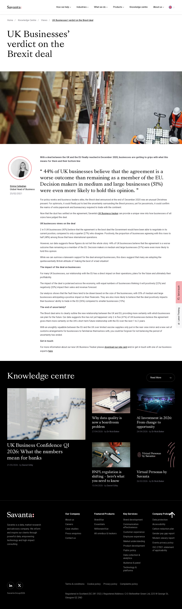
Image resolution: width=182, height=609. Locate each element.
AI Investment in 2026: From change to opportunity (154, 423)
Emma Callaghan (18, 186)
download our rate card (116, 347)
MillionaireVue (101, 528)
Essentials (99, 524)
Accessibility (158, 524)
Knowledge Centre (27, 20)
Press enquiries (73, 533)
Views (44, 20)
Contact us (70, 538)
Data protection (160, 519)
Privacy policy (110, 584)
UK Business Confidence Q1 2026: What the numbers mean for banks (38, 452)
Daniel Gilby (27, 465)
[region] (172, 7)
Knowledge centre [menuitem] (139, 7)
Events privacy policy (162, 542)
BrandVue (99, 519)
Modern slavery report (163, 538)
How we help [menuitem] (62, 7)
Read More (155, 377)
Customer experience (134, 532)
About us (69, 519)
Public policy (129, 550)
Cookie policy (94, 584)
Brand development (133, 519)
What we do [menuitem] (100, 7)
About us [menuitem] (157, 7)
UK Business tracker (108, 213)
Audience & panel (131, 562)
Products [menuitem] (117, 7)
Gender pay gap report (163, 533)
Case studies (71, 528)
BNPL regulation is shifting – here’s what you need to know (108, 477)
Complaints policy (129, 584)
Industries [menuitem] (81, 7)
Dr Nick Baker (113, 431)
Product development (134, 545)
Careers (69, 524)
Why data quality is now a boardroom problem (107, 423)
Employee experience (134, 536)
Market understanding (134, 541)
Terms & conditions (74, 584)
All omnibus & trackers (105, 533)
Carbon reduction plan (163, 528)
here (50, 351)
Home (10, 20)
